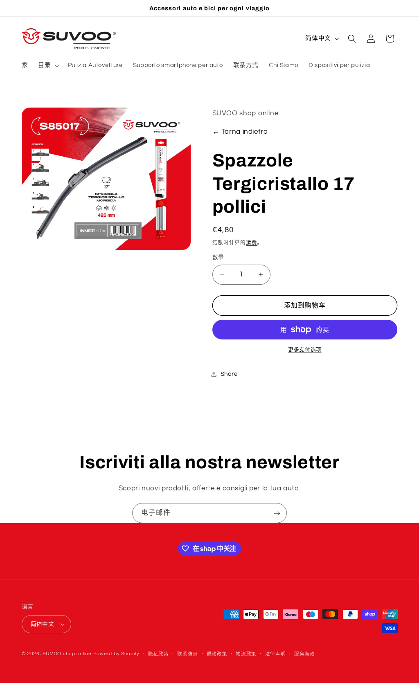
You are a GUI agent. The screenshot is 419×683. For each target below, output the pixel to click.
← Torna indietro (240, 131)
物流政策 (246, 654)
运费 (251, 242)
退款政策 (217, 654)
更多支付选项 (304, 350)
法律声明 (275, 654)
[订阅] (277, 513)
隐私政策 (158, 654)
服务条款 (304, 654)
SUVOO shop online (67, 654)
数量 (218, 258)
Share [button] (229, 374)
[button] (48, 66)
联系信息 (187, 654)
